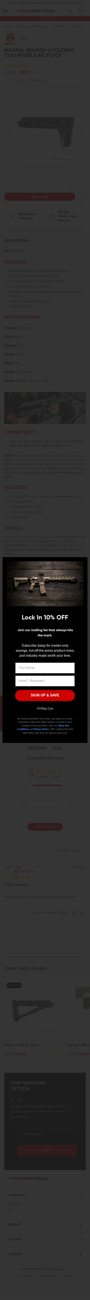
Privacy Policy (41, 729)
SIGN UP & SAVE (45, 695)
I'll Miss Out (45, 708)
